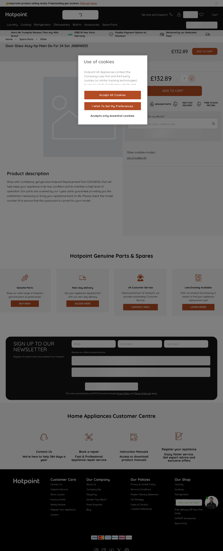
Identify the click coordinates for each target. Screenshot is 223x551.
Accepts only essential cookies (112, 115)
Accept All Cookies (112, 95)
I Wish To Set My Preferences (112, 106)
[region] (113, 90)
